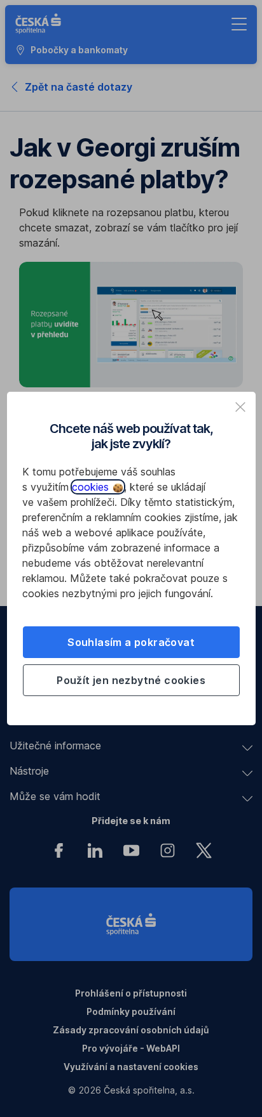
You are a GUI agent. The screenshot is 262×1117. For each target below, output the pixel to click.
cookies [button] (92, 487)
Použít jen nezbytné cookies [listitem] (131, 680)
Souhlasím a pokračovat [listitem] (131, 642)
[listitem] (240, 407)
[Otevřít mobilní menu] (239, 24)
